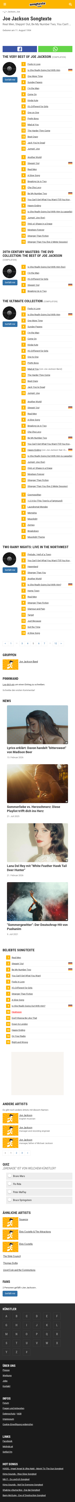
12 (55, 643)
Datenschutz (9, 1413)
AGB (19, 1413)
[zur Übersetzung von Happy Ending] (70, 449)
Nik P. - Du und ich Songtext (16, 1479)
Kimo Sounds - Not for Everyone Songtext (23, 1484)
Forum (6, 1403)
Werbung (7, 1375)
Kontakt (6, 1386)
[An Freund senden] (55, 49)
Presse (6, 1370)
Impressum (8, 1419)
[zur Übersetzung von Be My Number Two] (70, 193)
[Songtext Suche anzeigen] (70, 4)
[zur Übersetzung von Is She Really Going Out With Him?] (70, 70)
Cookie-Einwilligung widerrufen (18, 1424)
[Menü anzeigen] (5, 4)
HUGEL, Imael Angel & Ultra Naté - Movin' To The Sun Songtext (33, 1468)
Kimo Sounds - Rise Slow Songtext (19, 1474)
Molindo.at (8, 1446)
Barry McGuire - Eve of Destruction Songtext (24, 1495)
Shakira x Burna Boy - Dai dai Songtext (21, 1490)
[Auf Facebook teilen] (20, 49)
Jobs (5, 1381)
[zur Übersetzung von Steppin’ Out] (70, 163)
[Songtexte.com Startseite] (37, 4)
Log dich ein (8, 684)
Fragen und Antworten (13, 1408)
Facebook (7, 1441)
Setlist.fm (7, 1452)
